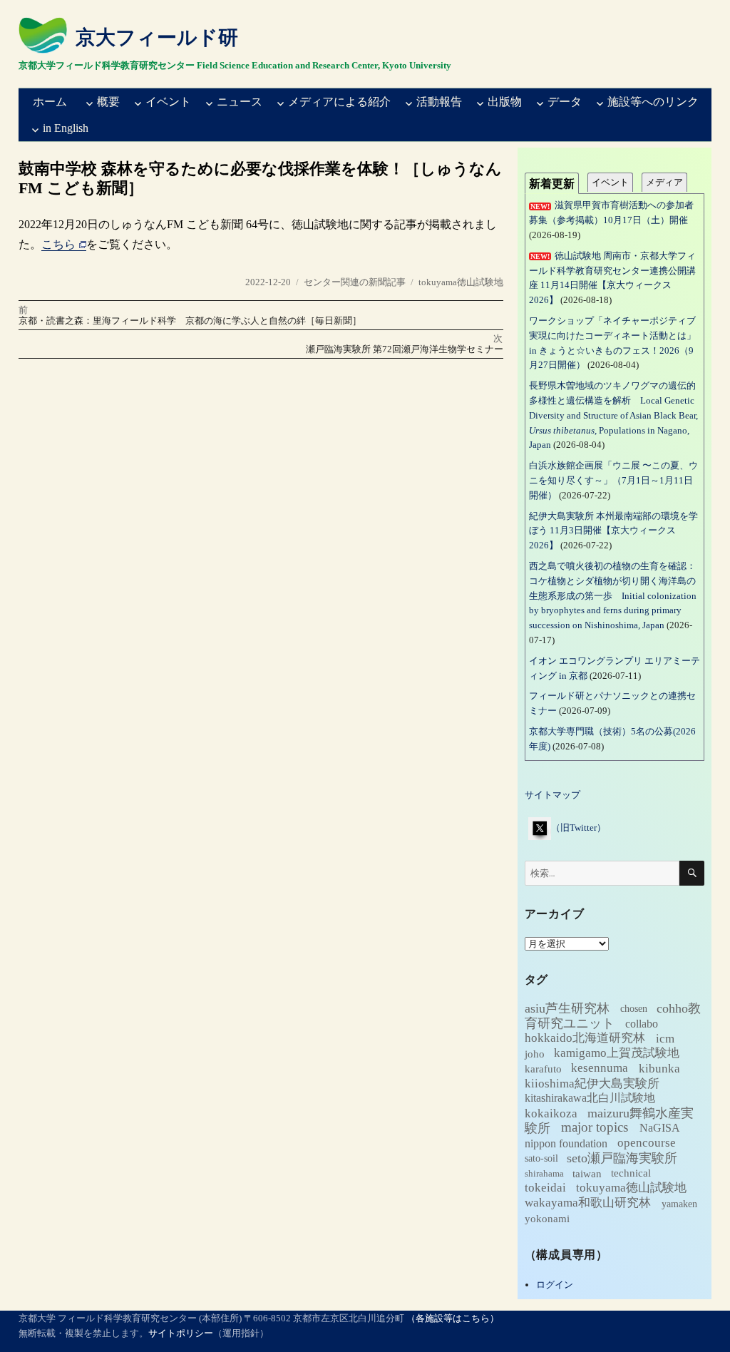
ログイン (554, 1284)
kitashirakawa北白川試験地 (590, 1098)
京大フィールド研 (157, 37)
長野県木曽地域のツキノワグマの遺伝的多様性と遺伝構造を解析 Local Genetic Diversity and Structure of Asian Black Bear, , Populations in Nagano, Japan (613, 415)
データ (565, 102)
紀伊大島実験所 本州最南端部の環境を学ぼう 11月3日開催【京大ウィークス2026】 (613, 531)
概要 (108, 102)
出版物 (505, 102)
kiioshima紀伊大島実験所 (592, 1083)
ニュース (239, 102)
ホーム (50, 102)
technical (631, 1173)
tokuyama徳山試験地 (460, 282)
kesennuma (599, 1068)
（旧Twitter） (578, 827)
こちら (58, 244)
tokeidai (545, 1188)
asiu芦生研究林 (567, 1008)
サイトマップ (552, 794)
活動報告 (439, 102)
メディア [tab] (664, 182)
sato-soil (541, 1159)
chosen (633, 1009)
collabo (641, 1024)
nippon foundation (566, 1143)
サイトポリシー (180, 1333)
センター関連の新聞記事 (355, 282)
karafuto (543, 1069)
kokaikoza (551, 1113)
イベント (168, 102)
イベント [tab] (610, 182)
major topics (594, 1127)
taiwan (587, 1173)
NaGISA (659, 1128)
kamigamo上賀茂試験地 (616, 1053)
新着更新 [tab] (552, 184)
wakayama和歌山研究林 (588, 1203)
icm (665, 1038)
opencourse (646, 1143)
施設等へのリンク (653, 102)
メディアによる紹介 (339, 102)
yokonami (547, 1218)
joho (535, 1054)
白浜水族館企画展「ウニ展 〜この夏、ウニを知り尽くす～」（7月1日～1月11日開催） (613, 480)
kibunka (659, 1068)
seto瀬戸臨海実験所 (622, 1158)
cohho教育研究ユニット (613, 1015)
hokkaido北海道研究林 (585, 1038)
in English (65, 128)
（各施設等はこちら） (452, 1318)
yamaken (679, 1203)
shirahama (544, 1174)
